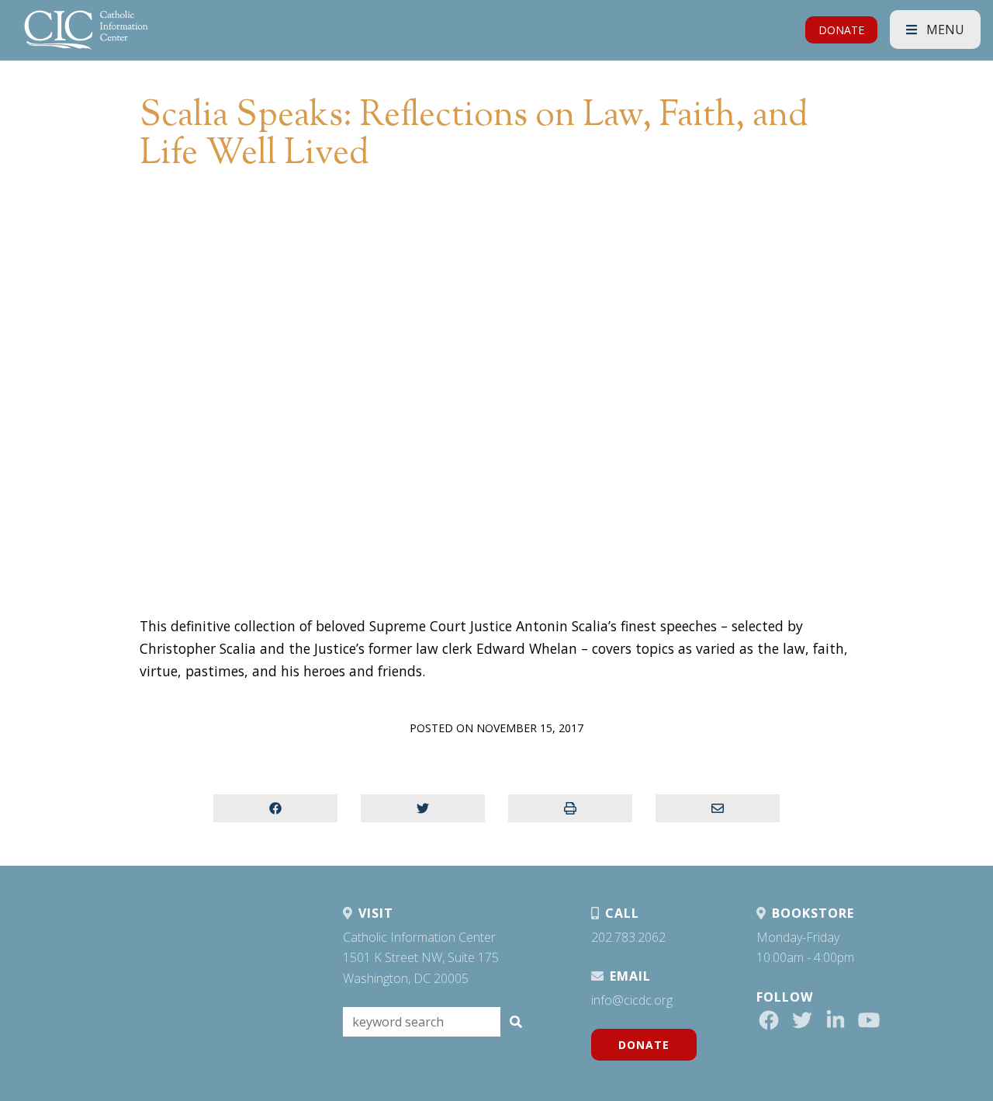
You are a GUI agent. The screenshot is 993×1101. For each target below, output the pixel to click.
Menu (943, 29)
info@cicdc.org (632, 1000)
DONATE (841, 30)
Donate (643, 1044)
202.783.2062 (628, 937)
